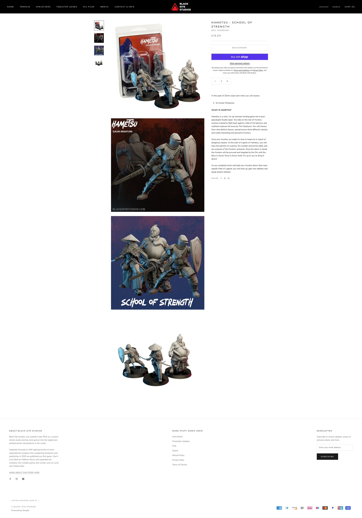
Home (10, 7)
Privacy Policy (178, 460)
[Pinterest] (228, 178)
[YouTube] (23, 478)
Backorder (239, 48)
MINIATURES (43, 7)
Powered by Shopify (20, 510)
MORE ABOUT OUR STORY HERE (24, 472)
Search (336, 7)
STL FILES (88, 7)
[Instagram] (17, 478)
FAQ (174, 446)
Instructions (177, 436)
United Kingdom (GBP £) (24, 500)
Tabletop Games (66, 7)
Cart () (350, 7)
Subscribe (327, 457)
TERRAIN (25, 7)
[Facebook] (221, 178)
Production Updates (181, 441)
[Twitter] (225, 178)
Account (324, 7)
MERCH (104, 7)
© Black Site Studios (23, 507)
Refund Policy (178, 455)
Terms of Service (179, 464)
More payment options (240, 63)
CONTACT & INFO (125, 7)
